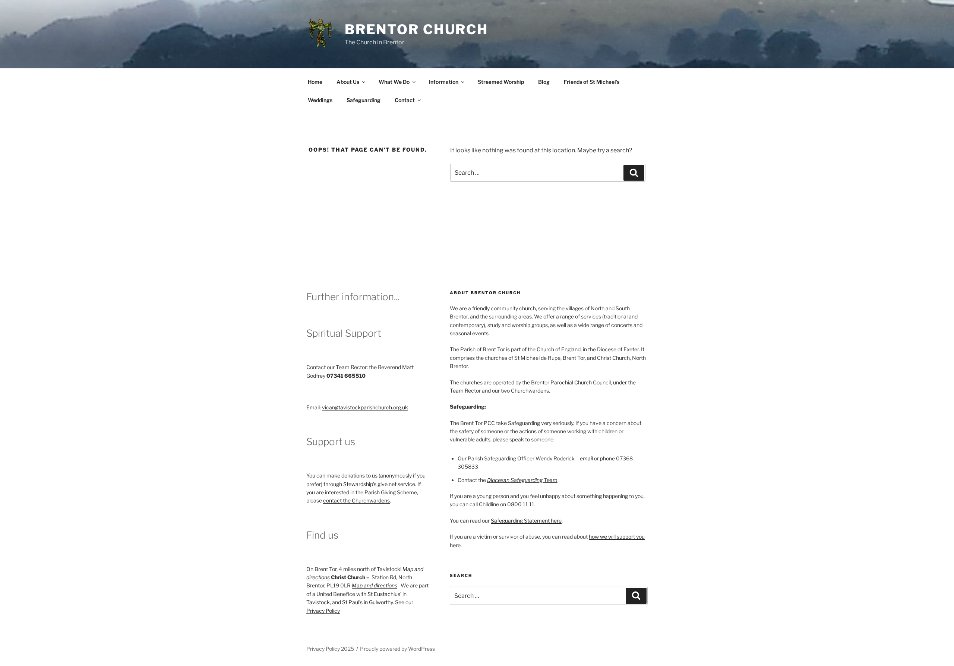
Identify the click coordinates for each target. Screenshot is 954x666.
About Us (348, 82)
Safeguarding (363, 100)
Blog (544, 82)
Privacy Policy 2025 (330, 649)
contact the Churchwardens (356, 500)
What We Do (394, 82)
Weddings (320, 100)
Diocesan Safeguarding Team (522, 480)
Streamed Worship (501, 82)
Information (443, 82)
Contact (405, 100)
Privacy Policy (323, 611)
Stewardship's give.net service (379, 484)
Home (315, 82)
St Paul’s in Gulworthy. (368, 602)
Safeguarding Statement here (526, 520)
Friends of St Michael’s (591, 82)
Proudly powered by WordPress (397, 649)
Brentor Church (416, 29)
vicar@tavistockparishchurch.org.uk (365, 407)
